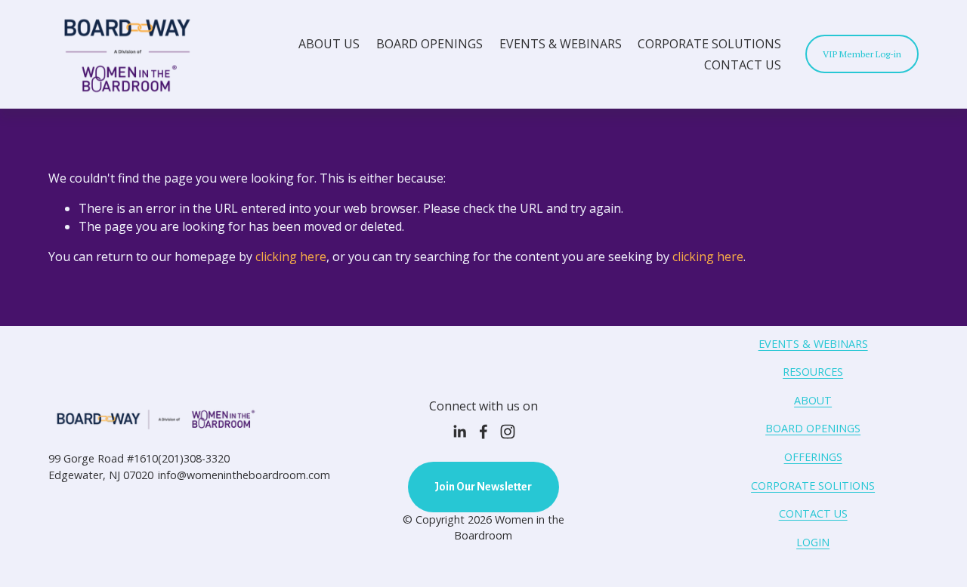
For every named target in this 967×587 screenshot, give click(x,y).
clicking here (290, 256)
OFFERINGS (813, 457)
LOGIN (813, 542)
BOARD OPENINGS (429, 43)
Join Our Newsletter (483, 487)
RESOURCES (813, 371)
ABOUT (813, 400)
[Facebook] (483, 431)
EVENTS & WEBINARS (560, 43)
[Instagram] (507, 431)
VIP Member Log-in (862, 54)
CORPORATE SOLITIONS (813, 485)
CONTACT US (742, 65)
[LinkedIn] (459, 431)
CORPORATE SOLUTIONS (709, 43)
